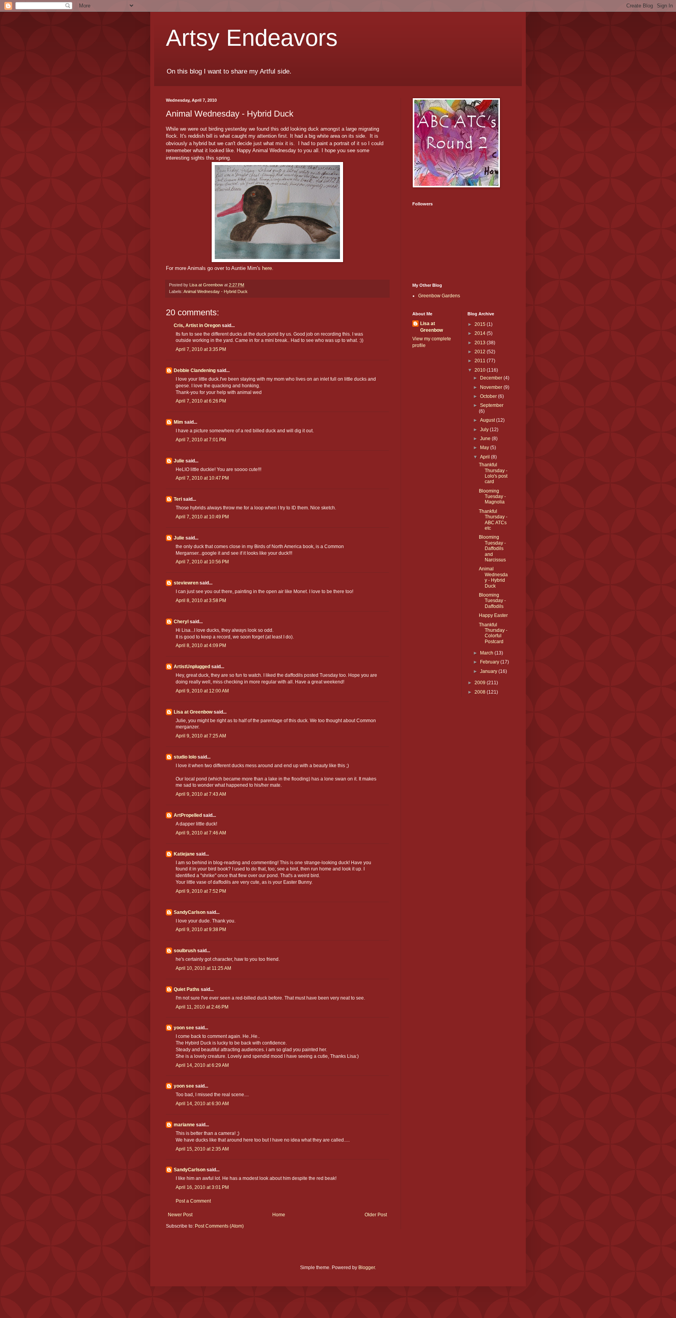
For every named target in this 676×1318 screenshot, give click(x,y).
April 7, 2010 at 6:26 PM (201, 401)
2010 (481, 370)
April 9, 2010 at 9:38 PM (201, 929)
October (489, 396)
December (491, 378)
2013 (481, 342)
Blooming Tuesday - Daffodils (492, 600)
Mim (178, 422)
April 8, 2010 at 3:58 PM (201, 600)
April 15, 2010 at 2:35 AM (202, 1149)
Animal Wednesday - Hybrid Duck (215, 291)
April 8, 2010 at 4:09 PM (201, 645)
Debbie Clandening (195, 370)
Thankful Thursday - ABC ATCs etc (493, 520)
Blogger (366, 1267)
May (485, 447)
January (489, 671)
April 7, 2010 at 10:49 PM (202, 517)
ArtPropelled (188, 815)
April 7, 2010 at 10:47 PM (202, 478)
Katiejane (184, 854)
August (488, 420)
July (485, 429)
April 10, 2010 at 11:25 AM (203, 968)
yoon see (184, 1027)
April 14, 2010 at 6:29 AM (202, 1065)
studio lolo (185, 757)
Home (278, 1214)
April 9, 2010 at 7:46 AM (201, 833)
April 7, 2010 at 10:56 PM (202, 562)
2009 (481, 682)
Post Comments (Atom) (219, 1226)
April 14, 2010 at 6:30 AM (202, 1103)
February (490, 662)
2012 (481, 351)
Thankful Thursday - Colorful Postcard (493, 633)
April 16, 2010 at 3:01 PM (202, 1187)
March (487, 653)
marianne (184, 1124)
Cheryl (181, 621)
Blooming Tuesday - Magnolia (492, 496)
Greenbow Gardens (439, 295)
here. (267, 268)
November (491, 387)
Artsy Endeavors (252, 38)
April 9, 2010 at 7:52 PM (201, 891)
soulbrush (185, 950)
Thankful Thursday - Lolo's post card (493, 473)
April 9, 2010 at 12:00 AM (202, 691)
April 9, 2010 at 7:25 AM (201, 736)
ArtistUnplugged (192, 666)
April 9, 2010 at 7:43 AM (201, 794)
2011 (481, 360)
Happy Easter (493, 615)
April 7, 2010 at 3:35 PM (201, 349)
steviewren (186, 583)
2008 (481, 692)
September (491, 405)
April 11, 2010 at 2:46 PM (202, 1007)
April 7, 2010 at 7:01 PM (201, 439)
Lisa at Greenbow (193, 712)
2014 (481, 333)
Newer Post (180, 1214)
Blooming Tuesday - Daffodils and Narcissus (492, 548)
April (485, 457)
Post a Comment (193, 1201)
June (486, 438)
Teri (178, 499)
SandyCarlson (189, 912)
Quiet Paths (187, 989)
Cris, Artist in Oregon (197, 325)
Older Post (376, 1214)
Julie (179, 461)
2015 (481, 324)
